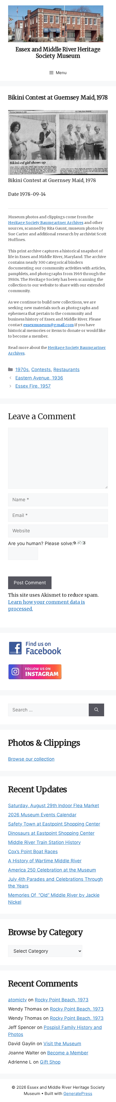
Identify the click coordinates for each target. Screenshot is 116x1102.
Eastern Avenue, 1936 (39, 378)
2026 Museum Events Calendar (42, 814)
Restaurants (66, 369)
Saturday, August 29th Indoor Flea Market (53, 805)
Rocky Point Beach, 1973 (61, 999)
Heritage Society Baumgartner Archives (45, 222)
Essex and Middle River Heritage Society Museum (58, 52)
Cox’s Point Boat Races (33, 851)
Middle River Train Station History (44, 842)
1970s (22, 369)
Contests (41, 369)
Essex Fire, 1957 (33, 386)
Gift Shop (50, 1062)
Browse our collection (31, 759)
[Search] (96, 710)
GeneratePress (77, 1093)
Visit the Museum (62, 1043)
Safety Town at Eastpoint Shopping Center (54, 824)
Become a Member (67, 1052)
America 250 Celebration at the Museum (52, 870)
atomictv (17, 999)
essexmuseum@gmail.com (48, 324)
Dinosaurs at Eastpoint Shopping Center (51, 833)
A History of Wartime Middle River (44, 860)
